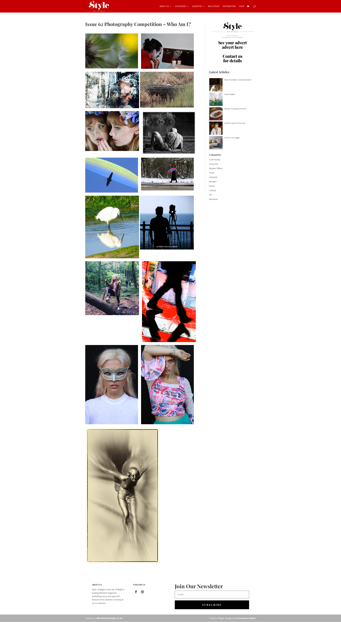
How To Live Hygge (231, 137)
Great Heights (229, 94)
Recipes (212, 181)
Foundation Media (246, 618)
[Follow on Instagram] (142, 592)
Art (210, 194)
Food (211, 172)
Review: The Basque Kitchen (235, 108)
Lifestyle (213, 177)
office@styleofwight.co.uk (109, 618)
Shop (241, 6)
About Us (164, 6)
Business (213, 199)
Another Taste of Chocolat (234, 123)
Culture (212, 190)
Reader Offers (215, 168)
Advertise (197, 6)
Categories (180, 6)
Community (214, 159)
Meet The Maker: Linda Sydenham (237, 80)
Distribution (229, 6)
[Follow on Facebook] (136, 592)
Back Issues (213, 6)
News (212, 186)
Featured (213, 164)
